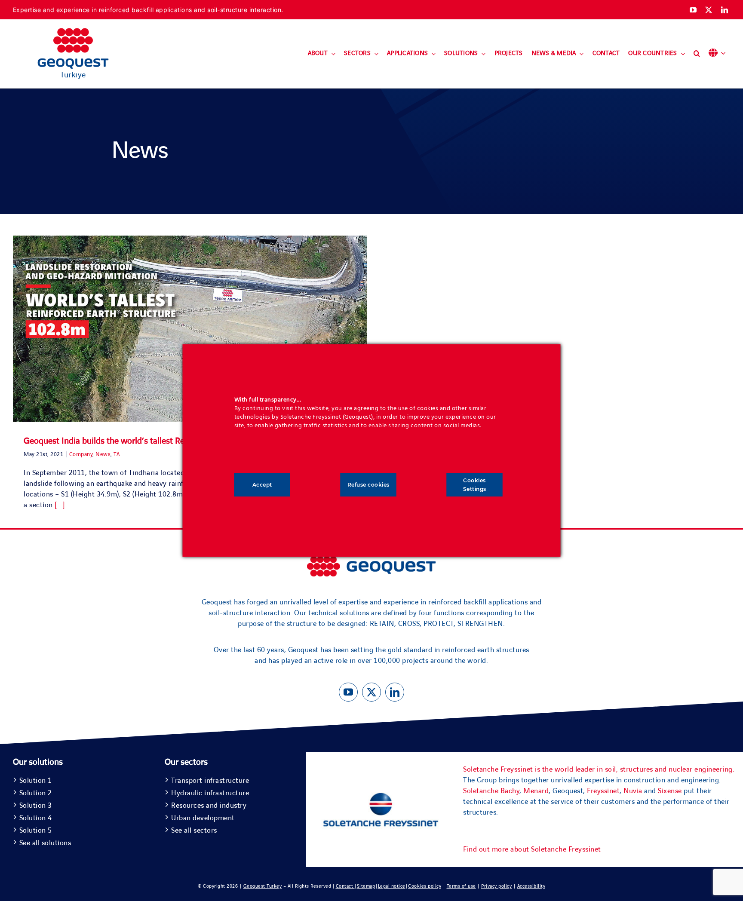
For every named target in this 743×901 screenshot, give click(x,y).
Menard (536, 791)
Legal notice (391, 886)
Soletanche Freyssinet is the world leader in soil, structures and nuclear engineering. (598, 769)
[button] (696, 53)
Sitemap (366, 886)
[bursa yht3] (371, 560)
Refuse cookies (368, 484)
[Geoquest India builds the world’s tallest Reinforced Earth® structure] (190, 329)
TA (117, 454)
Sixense (670, 791)
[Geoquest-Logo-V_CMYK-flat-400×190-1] (73, 32)
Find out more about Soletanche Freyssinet (532, 849)
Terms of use (461, 886)
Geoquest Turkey (262, 886)
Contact (345, 886)
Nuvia (632, 791)
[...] (60, 505)
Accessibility (531, 886)
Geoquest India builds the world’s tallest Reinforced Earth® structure (150, 441)
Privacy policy (496, 886)
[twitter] (708, 9)
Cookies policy (424, 886)
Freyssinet (603, 791)
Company (81, 454)
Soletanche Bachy (491, 791)
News (103, 454)
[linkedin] (724, 9)
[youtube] (693, 9)
